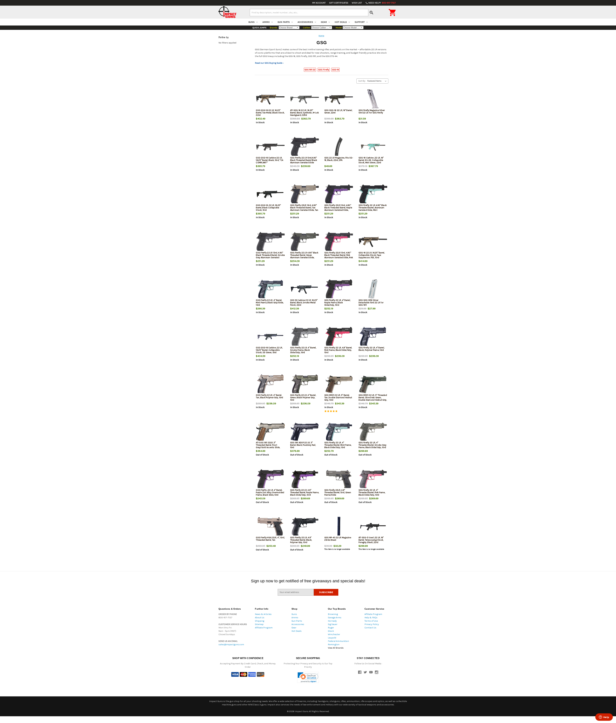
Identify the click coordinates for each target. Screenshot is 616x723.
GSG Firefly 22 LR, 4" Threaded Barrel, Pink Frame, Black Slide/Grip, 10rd (372, 492)
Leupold (332, 637)
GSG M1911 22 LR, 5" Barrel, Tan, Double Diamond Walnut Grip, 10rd (338, 397)
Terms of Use (371, 621)
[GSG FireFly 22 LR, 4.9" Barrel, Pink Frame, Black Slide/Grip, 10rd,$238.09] (339, 337)
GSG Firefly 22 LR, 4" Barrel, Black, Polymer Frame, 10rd (371, 348)
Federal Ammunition (338, 641)
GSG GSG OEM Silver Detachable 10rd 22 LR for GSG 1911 (371, 302)
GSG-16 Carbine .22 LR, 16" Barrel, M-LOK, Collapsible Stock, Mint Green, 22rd (371, 160)
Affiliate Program (264, 627)
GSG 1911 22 (309, 69)
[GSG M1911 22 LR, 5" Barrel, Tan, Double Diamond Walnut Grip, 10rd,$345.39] (339, 384)
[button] (308, 677)
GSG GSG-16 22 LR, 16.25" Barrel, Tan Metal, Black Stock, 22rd (270, 112)
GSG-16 (335, 69)
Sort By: (362, 81)
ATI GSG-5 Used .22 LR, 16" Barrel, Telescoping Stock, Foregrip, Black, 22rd (371, 540)
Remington (333, 644)
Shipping (259, 621)
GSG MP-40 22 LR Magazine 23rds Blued (337, 538)
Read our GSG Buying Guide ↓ (269, 63)
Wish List (357, 2)
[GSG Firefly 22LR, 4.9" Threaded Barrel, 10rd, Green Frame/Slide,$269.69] (339, 479)
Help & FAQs (370, 617)
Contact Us (370, 627)
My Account (319, 2)
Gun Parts (284, 22)
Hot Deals (341, 22)
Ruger (331, 627)
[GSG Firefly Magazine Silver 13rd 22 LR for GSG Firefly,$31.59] (373, 99)
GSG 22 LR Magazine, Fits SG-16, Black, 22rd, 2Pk (338, 159)
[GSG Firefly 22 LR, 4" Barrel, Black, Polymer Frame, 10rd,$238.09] (373, 337)
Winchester (334, 634)
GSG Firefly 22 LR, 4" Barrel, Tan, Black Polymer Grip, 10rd (269, 396)
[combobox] (309, 12)
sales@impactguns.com (231, 644)
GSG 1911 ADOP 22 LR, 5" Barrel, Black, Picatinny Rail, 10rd (303, 445)
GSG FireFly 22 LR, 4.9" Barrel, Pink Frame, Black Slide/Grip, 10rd (338, 350)
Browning (333, 614)
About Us (259, 617)
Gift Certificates (338, 2)
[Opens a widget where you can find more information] (604, 717)
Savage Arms (334, 617)
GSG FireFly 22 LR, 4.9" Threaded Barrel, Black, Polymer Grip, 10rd (301, 540)
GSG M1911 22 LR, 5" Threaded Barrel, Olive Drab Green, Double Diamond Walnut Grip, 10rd (373, 399)
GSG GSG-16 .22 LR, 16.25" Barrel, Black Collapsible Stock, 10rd (268, 207)
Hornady (332, 621)
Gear (324, 22)
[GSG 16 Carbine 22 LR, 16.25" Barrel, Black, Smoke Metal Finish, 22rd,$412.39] (304, 289)
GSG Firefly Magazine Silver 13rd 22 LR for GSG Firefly (372, 111)
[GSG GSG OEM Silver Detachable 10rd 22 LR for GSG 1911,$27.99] (373, 289)
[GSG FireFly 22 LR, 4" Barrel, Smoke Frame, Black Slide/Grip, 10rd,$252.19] (304, 337)
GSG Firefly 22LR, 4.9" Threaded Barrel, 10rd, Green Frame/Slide (337, 492)
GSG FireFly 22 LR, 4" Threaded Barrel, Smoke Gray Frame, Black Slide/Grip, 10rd (372, 445)
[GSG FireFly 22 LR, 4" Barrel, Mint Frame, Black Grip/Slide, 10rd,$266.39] (270, 289)
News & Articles (263, 614)
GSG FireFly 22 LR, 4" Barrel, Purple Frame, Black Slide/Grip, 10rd (337, 302)
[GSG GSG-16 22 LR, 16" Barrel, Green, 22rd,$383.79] (339, 99)
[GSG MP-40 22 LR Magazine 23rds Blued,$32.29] (339, 527)
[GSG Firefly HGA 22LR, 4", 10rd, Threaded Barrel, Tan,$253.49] (270, 527)
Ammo (266, 22)
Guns (251, 22)
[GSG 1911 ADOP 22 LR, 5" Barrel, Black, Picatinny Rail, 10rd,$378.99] (304, 432)
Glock (331, 631)
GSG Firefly (323, 69)
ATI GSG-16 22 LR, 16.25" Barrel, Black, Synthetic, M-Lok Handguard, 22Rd (304, 112)
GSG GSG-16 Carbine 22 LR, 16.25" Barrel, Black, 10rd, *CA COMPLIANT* (269, 160)
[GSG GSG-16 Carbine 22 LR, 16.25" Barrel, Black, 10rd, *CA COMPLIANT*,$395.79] (270, 147)
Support (360, 22)
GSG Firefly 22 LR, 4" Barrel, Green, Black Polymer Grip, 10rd (303, 397)
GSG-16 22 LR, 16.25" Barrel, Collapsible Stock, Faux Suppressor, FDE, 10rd (372, 255)
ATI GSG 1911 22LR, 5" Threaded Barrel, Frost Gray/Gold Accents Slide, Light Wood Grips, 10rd (268, 446)
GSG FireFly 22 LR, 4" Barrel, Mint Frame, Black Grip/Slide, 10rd (269, 302)
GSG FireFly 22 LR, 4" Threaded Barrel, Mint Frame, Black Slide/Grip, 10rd (337, 445)
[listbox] (377, 81)
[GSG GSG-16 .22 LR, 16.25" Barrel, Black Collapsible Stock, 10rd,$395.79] (270, 194)
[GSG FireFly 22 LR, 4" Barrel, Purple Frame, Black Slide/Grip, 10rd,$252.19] (339, 289)
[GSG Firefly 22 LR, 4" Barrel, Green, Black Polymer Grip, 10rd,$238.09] (304, 384)
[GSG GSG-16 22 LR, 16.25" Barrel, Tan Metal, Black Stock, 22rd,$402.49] (270, 99)
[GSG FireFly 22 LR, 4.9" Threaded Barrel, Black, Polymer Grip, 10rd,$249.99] (304, 527)
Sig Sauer (332, 624)
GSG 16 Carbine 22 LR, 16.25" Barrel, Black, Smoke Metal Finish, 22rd (304, 302)
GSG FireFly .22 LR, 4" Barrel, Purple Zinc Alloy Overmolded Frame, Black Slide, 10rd (270, 492)
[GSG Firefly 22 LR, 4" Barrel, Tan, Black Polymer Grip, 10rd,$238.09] (270, 384)
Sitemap (259, 624)
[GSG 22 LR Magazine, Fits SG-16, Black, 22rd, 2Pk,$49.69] (339, 147)
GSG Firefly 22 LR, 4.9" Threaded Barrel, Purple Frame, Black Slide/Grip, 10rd (304, 492)
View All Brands (336, 647)
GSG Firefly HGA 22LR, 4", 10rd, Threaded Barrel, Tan (270, 538)
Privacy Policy (371, 624)
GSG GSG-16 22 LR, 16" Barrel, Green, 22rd (338, 111)
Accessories (305, 22)
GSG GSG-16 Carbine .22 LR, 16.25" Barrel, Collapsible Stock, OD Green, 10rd (269, 350)
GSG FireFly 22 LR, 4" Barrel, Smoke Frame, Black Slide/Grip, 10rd (303, 350)
